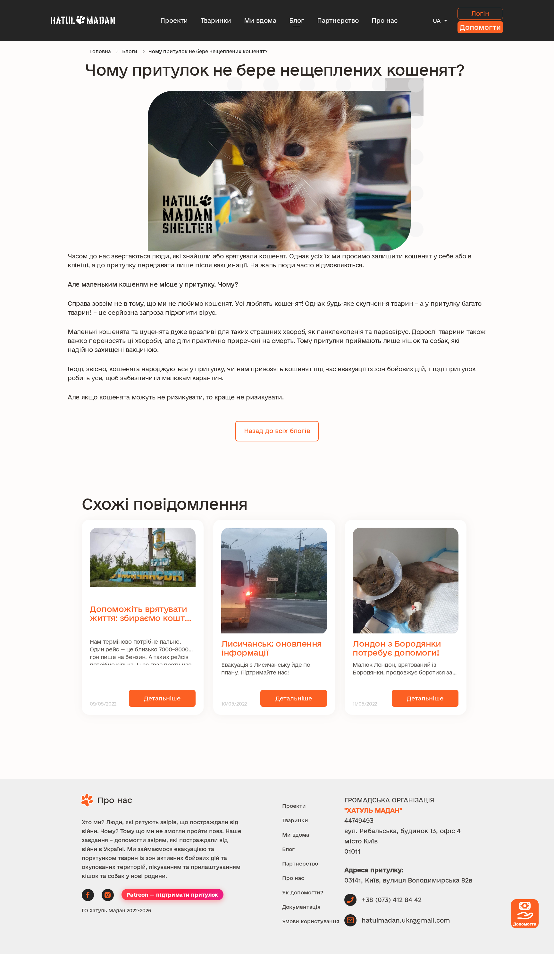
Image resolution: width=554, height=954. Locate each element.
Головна (100, 51)
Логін (480, 13)
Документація (301, 907)
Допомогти (480, 27)
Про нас (385, 20)
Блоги (129, 51)
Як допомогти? (302, 892)
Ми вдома (260, 20)
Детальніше (162, 698)
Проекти (174, 20)
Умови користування (311, 921)
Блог (296, 20)
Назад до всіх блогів (277, 430)
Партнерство (338, 20)
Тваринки (216, 20)
